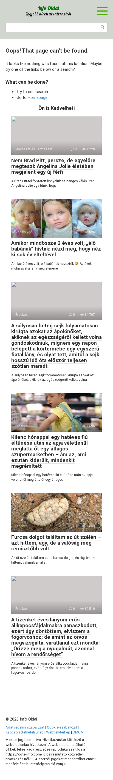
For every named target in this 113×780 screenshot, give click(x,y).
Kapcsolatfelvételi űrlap (24, 732)
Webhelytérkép (58, 732)
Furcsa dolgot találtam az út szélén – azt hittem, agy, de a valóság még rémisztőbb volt (56, 543)
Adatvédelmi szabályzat (24, 727)
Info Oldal (48, 8)
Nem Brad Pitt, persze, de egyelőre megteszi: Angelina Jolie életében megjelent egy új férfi (53, 166)
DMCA (78, 732)
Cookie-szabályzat (62, 727)
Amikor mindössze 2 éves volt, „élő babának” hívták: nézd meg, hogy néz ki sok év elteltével (56, 249)
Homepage (37, 97)
